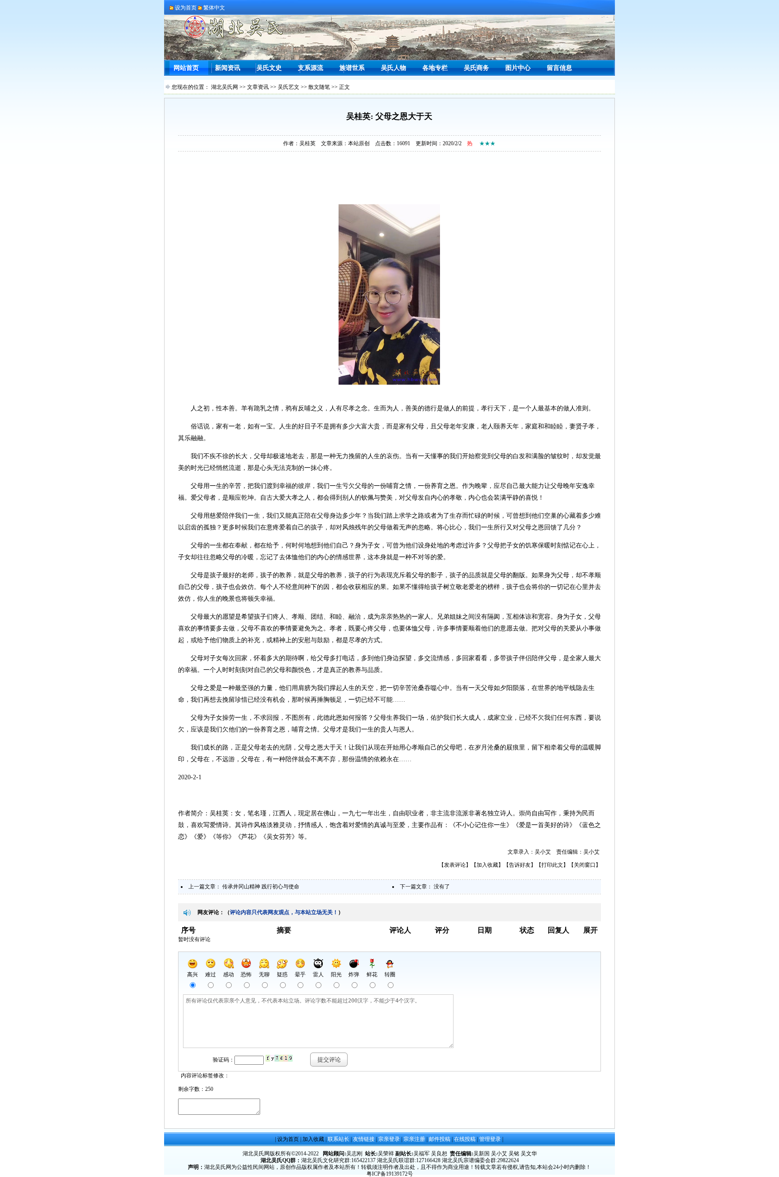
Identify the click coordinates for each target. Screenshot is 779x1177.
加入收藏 (487, 865)
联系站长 (338, 1139)
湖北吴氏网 (224, 87)
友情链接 (364, 1139)
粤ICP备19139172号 (390, 1174)
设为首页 (288, 1139)
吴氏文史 (269, 67)
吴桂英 (307, 143)
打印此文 (552, 865)
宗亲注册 (414, 1139)
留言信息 (559, 67)
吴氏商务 (476, 67)
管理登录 (490, 1139)
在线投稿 (465, 1139)
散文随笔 (319, 87)
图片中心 (518, 67)
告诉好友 (520, 865)
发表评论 (455, 865)
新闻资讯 (227, 67)
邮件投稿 (439, 1139)
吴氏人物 (393, 67)
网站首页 (186, 67)
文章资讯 (258, 87)
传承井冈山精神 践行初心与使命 (260, 886)
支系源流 (310, 67)
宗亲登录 (389, 1139)
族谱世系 (352, 67)
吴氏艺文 (288, 87)
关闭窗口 (585, 865)
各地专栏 (435, 67)
